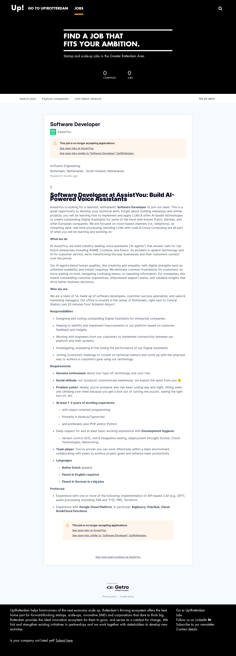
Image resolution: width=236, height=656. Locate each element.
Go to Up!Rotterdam (190, 610)
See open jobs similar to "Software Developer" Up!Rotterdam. (97, 153)
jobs (28, 98)
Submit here (64, 640)
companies (55, 98)
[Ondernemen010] (17, 7)
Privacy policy (109, 596)
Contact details (186, 629)
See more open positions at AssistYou (118, 556)
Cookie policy (127, 596)
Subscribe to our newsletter (195, 624)
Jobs (179, 615)
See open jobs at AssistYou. (77, 148)
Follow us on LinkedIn (192, 620)
